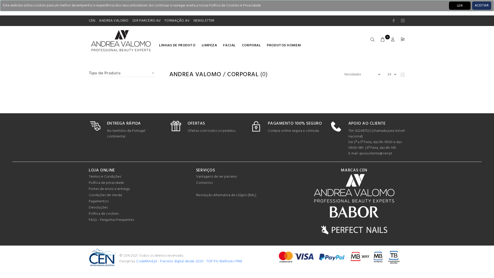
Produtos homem (284, 45)
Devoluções (98, 208)
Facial (229, 45)
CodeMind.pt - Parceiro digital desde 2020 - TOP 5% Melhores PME (189, 261)
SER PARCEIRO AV (146, 21)
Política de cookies (104, 214)
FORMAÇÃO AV (177, 21)
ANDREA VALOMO (113, 21)
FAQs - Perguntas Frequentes (111, 220)
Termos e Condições (105, 177)
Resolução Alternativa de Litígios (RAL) (226, 195)
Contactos (204, 183)
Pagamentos (99, 201)
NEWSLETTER (203, 21)
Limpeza (209, 45)
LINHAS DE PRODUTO (177, 45)
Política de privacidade (106, 183)
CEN (92, 21)
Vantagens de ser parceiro (216, 177)
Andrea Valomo (195, 75)
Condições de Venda (105, 195)
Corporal (251, 45)
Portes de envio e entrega (109, 189)
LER (460, 6)
